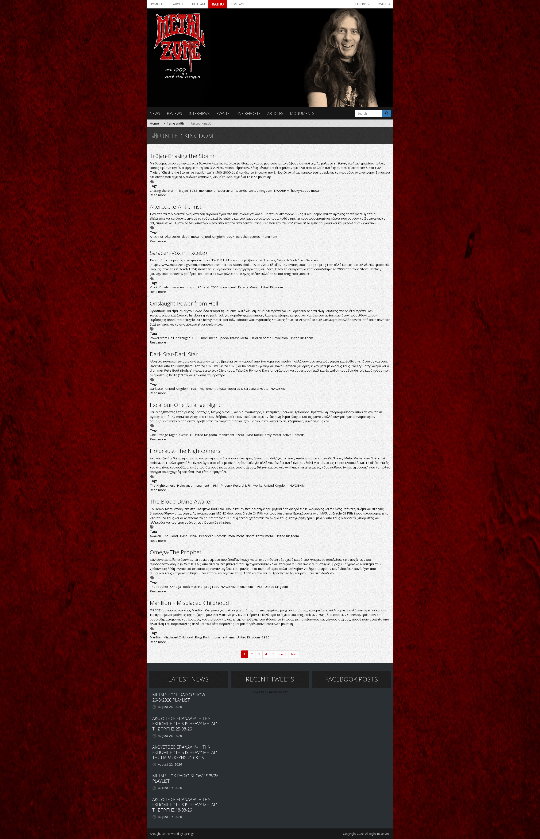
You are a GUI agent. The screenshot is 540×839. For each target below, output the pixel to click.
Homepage (158, 4)
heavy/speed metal (305, 190)
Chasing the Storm (163, 190)
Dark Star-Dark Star (174, 354)
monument (207, 190)
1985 (193, 190)
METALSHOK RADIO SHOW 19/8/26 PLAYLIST (185, 778)
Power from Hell (162, 338)
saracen (178, 287)
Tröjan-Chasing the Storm (182, 156)
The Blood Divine (175, 536)
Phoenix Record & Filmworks (241, 485)
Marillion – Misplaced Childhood (189, 603)
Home (154, 123)
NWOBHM (281, 190)
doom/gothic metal (260, 536)
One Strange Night (163, 435)
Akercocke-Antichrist (175, 206)
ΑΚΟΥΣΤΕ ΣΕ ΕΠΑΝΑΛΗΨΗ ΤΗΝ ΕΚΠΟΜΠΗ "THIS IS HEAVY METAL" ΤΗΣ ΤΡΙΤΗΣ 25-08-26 (184, 723)
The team (197, 4)
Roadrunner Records (232, 190)
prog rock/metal (197, 287)
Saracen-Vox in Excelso (178, 253)
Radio (218, 4)
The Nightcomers (162, 485)
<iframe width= (175, 123)
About (178, 4)
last (294, 654)
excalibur (185, 435)
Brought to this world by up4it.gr (172, 834)
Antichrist (156, 236)
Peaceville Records (213, 536)
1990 (240, 435)
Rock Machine (192, 586)
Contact (238, 4)
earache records (248, 236)
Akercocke (172, 236)
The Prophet (159, 586)
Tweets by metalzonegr (270, 692)
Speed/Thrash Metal (233, 338)
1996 (193, 536)
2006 (215, 287)
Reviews (174, 113)
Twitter (383, 4)
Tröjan (183, 190)
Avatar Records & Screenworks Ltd (243, 388)
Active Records (294, 435)
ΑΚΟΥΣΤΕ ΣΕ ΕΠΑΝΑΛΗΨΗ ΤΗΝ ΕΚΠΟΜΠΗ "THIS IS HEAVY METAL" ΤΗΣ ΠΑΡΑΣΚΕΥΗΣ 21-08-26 (184, 752)
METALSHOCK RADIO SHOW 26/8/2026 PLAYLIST (178, 697)
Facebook (363, 4)
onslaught (183, 338)
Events (223, 113)
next (282, 654)
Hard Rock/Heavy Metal (263, 435)
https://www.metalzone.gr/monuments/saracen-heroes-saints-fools (200, 264)
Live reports (248, 113)
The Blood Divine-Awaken (181, 501)
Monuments (302, 113)
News (155, 113)
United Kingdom (260, 190)
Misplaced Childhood (178, 637)
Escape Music (248, 287)
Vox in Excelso (160, 287)
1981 (194, 388)
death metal (190, 236)
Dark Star (156, 388)
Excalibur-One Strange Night (185, 405)
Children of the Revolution (269, 338)
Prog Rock (202, 637)
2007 (230, 236)
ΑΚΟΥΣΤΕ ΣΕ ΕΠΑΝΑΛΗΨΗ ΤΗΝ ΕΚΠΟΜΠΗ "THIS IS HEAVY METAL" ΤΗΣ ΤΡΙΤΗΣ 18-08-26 (184, 805)
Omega (175, 586)
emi (232, 637)
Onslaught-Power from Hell (184, 303)
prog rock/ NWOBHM (220, 586)
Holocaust (184, 485)
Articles (275, 113)
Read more (158, 195)
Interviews (199, 113)
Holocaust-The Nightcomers (185, 451)
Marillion (156, 637)
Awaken (155, 536)
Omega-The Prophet (175, 552)
